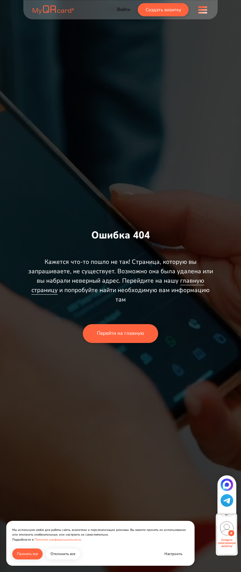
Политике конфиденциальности (58, 539)
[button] (227, 484)
